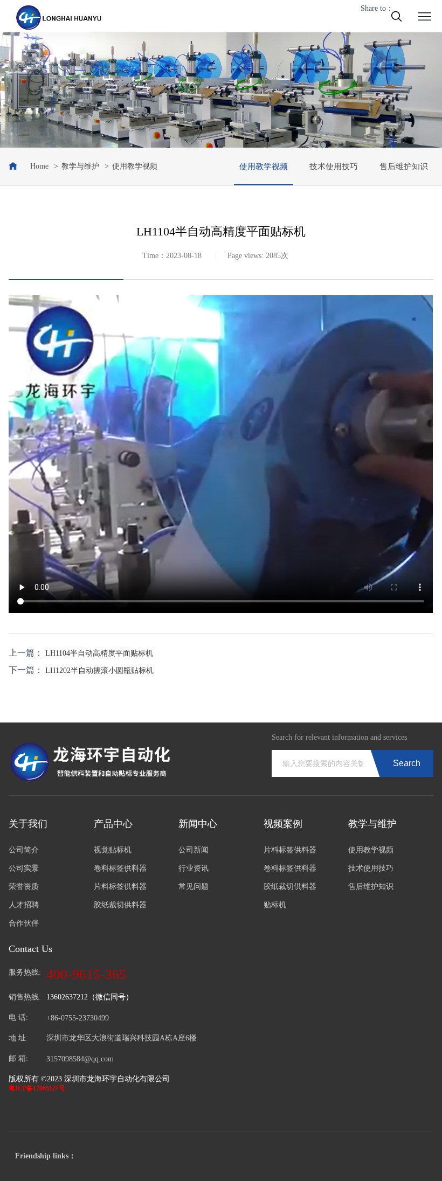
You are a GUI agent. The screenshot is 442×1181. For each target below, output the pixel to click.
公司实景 (24, 868)
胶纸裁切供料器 (120, 905)
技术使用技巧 (333, 166)
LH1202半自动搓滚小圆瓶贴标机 (99, 670)
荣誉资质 (24, 887)
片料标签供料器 (120, 887)
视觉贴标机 (113, 850)
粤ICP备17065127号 (37, 1088)
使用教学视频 (263, 166)
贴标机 (275, 905)
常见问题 (193, 887)
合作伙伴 (24, 923)
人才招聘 (24, 905)
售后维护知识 (403, 166)
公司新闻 (193, 850)
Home (39, 166)
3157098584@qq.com (80, 1059)
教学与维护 (80, 166)
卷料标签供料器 (120, 868)
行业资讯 (193, 868)
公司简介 (24, 850)
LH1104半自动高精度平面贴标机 (99, 653)
